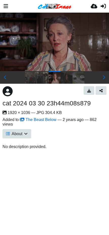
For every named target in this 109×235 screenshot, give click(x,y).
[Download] (89, 90)
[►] (104, 77)
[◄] (5, 77)
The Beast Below (41, 120)
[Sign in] (103, 6)
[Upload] (94, 6)
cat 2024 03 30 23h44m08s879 (47, 103)
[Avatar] (8, 91)
